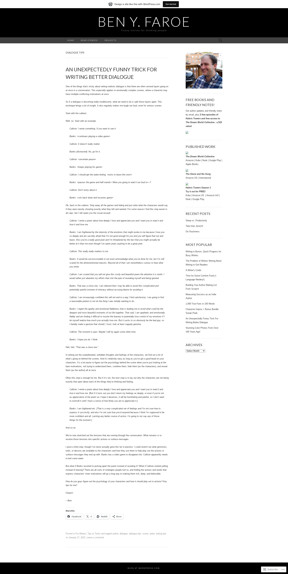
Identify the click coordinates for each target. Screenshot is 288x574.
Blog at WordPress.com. (144, 568)
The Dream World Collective (200, 156)
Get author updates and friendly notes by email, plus (204, 118)
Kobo (198, 160)
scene (145, 533)
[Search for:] (220, 40)
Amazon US (191, 178)
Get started (171, 4)
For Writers (81, 533)
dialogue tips (135, 533)
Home (70, 40)
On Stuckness (193, 231)
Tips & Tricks (94, 533)
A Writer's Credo (193, 270)
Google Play (215, 160)
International (205, 178)
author (115, 533)
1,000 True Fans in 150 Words (200, 303)
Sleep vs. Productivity (196, 220)
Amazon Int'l (212, 195)
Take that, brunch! (194, 226)
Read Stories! (89, 40)
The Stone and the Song (198, 174)
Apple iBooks (192, 164)
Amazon (190, 160)
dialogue (124, 533)
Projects (110, 40)
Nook (204, 160)
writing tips (161, 533)
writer (152, 533)
